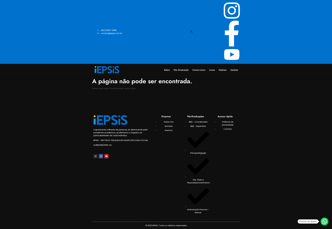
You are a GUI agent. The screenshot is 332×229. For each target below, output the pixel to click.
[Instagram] (95, 156)
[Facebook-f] (101, 156)
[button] (324, 221)
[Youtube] (106, 156)
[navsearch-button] (191, 31)
